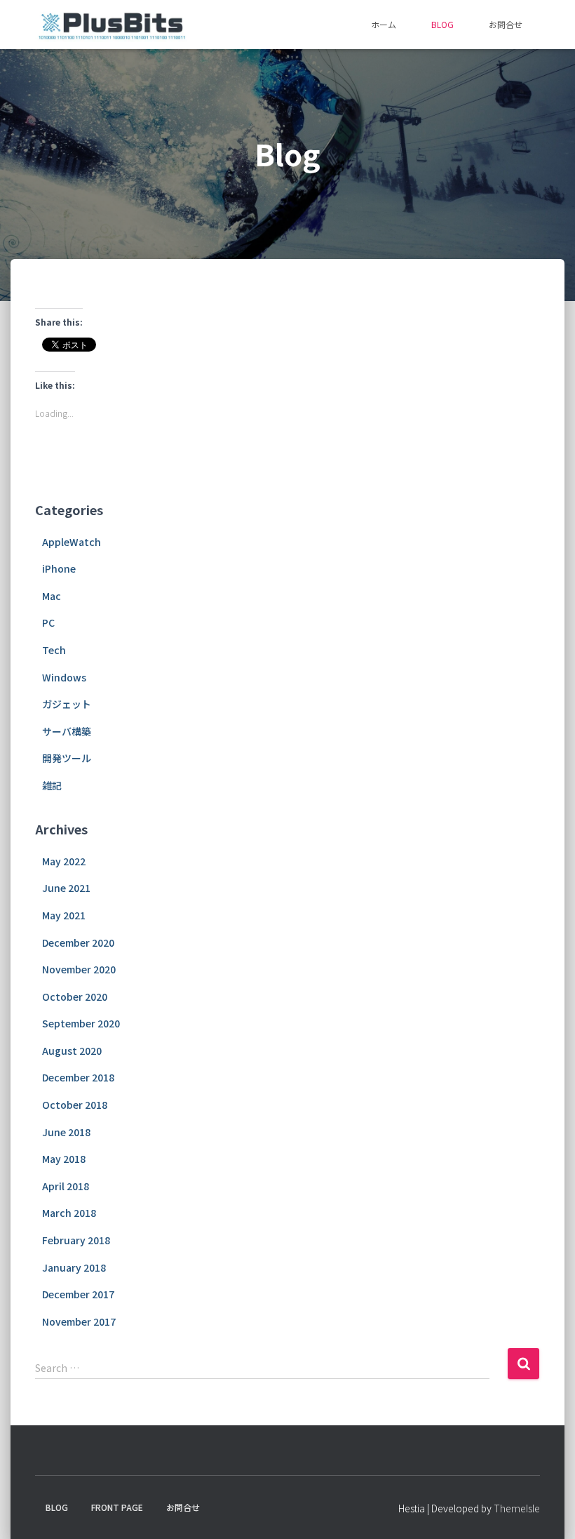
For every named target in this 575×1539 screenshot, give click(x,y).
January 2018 (74, 1267)
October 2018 (74, 1105)
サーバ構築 (66, 731)
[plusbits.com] (111, 24)
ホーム (383, 24)
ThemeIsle (517, 1508)
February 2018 (76, 1240)
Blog (442, 24)
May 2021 (64, 915)
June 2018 (66, 1132)
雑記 (52, 785)
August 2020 (72, 1051)
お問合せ (505, 24)
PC (48, 622)
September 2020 (81, 1023)
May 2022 (64, 861)
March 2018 (69, 1213)
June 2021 (66, 888)
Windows (64, 677)
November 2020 (79, 969)
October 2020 (74, 997)
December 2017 (78, 1294)
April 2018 (65, 1186)
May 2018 (64, 1159)
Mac (51, 596)
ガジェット (66, 704)
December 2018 (78, 1077)
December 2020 (78, 942)
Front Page (117, 1507)
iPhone (59, 568)
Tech (54, 650)
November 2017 (79, 1321)
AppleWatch (71, 542)
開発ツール (66, 758)
